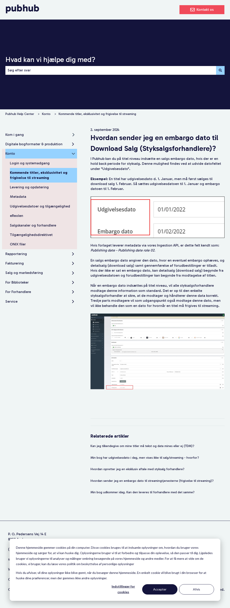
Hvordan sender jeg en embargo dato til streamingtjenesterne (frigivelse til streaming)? (153, 481)
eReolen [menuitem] (16, 216)
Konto (46, 114)
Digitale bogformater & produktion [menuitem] (33, 144)
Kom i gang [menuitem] (14, 134)
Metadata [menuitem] (18, 196)
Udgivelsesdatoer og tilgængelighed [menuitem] (40, 206)
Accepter (159, 589)
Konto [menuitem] (10, 153)
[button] (73, 135)
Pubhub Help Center (19, 114)
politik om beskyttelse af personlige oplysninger (100, 564)
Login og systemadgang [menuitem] (30, 163)
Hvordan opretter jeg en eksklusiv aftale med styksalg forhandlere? (137, 469)
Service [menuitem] (11, 301)
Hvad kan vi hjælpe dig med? (50, 59)
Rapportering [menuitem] (16, 254)
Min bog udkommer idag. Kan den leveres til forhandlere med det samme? (143, 492)
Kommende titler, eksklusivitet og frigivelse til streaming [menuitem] (38, 175)
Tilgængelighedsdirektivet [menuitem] (31, 235)
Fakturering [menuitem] (14, 263)
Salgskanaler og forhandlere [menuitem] (33, 225)
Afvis (196, 589)
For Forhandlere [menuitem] (18, 292)
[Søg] (220, 70)
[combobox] (110, 70)
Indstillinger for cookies (123, 589)
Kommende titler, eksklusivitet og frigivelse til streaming (97, 114)
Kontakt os (205, 9)
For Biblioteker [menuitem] (17, 282)
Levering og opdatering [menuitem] (29, 187)
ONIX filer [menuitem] (18, 244)
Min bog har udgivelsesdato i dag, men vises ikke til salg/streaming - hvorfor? (145, 458)
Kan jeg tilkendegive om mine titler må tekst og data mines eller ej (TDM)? (142, 446)
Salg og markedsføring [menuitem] (24, 273)
